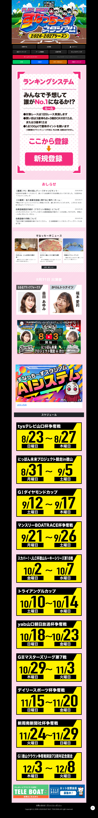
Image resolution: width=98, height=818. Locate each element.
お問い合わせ (40, 805)
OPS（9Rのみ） (58, 62)
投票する (24, 47)
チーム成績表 (40, 52)
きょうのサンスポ (76, 52)
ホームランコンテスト (30, 57)
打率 (21, 62)
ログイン (74, 47)
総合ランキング (21, 52)
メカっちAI (22, 404)
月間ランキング (76, 62)
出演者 (49, 47)
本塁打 (40, 62)
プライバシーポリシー (54, 805)
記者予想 (58, 52)
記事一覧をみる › (49, 267)
